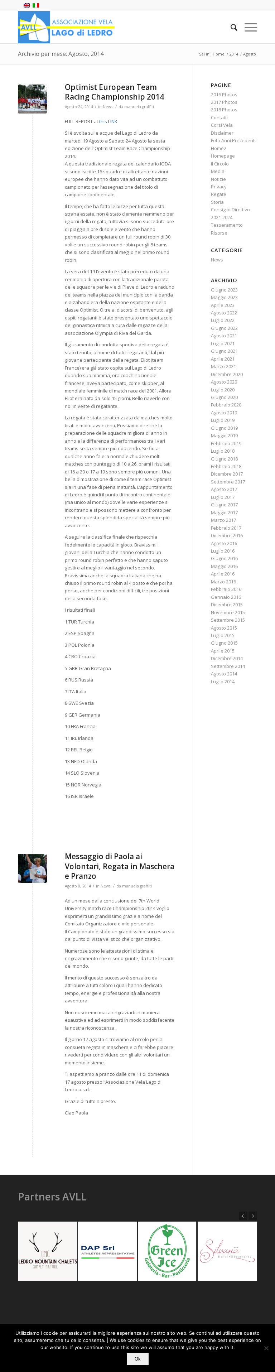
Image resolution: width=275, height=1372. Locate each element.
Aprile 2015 (223, 651)
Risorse (219, 233)
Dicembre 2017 (227, 474)
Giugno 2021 (224, 351)
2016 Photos (224, 94)
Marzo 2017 (223, 520)
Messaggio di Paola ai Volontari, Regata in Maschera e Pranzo (119, 866)
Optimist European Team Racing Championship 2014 (114, 92)
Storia (217, 202)
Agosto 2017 (224, 489)
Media (218, 171)
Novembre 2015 (228, 612)
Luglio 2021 (223, 343)
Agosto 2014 (224, 673)
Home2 (218, 148)
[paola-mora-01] (32, 868)
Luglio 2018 (223, 451)
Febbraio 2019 (226, 443)
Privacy (219, 186)
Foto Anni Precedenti (233, 140)
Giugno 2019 (224, 428)
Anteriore (243, 1216)
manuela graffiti (139, 106)
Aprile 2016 (223, 574)
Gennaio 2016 (226, 597)
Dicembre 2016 (227, 535)
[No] (266, 1348)
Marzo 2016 (223, 581)
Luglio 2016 (223, 551)
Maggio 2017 (224, 512)
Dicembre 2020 (227, 374)
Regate (218, 194)
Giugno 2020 (224, 397)
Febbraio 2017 (226, 528)
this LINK (108, 121)
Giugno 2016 (224, 558)
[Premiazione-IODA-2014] (32, 99)
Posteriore (253, 1216)
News (107, 106)
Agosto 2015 (224, 628)
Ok (138, 1359)
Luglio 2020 (223, 389)
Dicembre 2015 (227, 604)
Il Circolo (220, 163)
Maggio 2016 (224, 566)
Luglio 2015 (223, 635)
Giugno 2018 (224, 459)
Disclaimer (222, 133)
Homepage (223, 156)
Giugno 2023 (224, 290)
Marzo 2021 (223, 366)
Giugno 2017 (224, 504)
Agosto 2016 (224, 543)
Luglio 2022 (223, 320)
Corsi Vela (222, 125)
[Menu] (247, 27)
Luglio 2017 (223, 497)
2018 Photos (224, 109)
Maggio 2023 (224, 297)
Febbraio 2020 (226, 404)
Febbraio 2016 (226, 589)
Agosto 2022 (224, 312)
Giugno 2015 (224, 643)
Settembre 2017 (228, 481)
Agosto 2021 (224, 335)
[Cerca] (230, 27)
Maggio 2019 (224, 435)
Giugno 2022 (224, 328)
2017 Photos (224, 102)
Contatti (219, 117)
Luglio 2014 (223, 681)
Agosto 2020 (224, 382)
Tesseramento (227, 225)
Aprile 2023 (223, 305)
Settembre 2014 (228, 666)
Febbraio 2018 (226, 466)
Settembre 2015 (228, 620)
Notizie (218, 179)
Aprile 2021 (223, 359)
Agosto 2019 (224, 412)
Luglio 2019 (223, 420)
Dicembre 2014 (227, 658)
